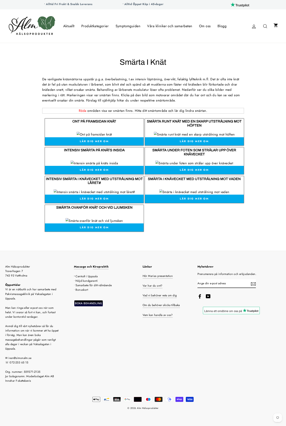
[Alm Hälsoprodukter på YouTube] (208, 296)
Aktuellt (68, 26)
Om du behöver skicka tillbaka (161, 305)
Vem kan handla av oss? (158, 315)
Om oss (205, 26)
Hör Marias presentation (158, 276)
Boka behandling (88, 303)
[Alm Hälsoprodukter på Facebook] (199, 296)
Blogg (222, 26)
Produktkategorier (95, 26)
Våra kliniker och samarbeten (169, 26)
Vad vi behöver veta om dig (160, 295)
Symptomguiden (128, 26)
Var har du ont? (152, 286)
